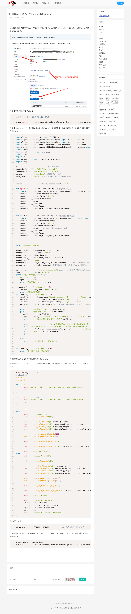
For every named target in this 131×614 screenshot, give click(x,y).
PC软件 (101, 56)
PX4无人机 (102, 65)
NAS (11, 18)
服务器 (101, 47)
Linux (100, 32)
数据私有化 (45, 3)
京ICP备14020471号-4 (68, 603)
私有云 (22, 18)
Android (101, 29)
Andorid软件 (103, 59)
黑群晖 (101, 38)
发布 (82, 579)
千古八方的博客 (63, 608)
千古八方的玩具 (104, 16)
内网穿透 (17, 18)
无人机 (35, 3)
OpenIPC (102, 68)
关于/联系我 (57, 3)
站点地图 (76, 608)
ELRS (100, 71)
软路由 (101, 62)
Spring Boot (103, 41)
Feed (81, 608)
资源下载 (102, 53)
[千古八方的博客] (12, 3)
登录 (121, 3)
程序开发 (26, 3)
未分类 (101, 26)
